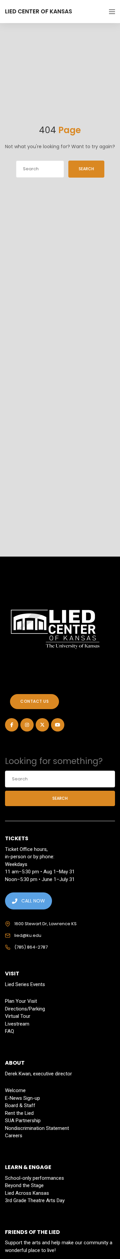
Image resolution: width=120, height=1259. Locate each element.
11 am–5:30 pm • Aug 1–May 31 (40, 872)
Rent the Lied (19, 1113)
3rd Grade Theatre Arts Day (35, 1200)
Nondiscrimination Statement (37, 1128)
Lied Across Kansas (27, 1193)
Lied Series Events (25, 984)
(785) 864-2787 (31, 947)
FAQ (9, 1031)
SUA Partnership (23, 1121)
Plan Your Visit (21, 1001)
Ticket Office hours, (26, 849)
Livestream (17, 1024)
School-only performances (34, 1178)
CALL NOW (33, 900)
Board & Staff (20, 1105)
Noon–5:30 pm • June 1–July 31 (40, 879)
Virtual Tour (17, 1016)
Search (86, 169)
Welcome (15, 1090)
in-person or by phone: (29, 857)
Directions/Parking (25, 1009)
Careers (13, 1136)
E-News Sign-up (22, 1098)
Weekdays (16, 864)
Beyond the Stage (24, 1185)
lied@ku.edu (27, 935)
